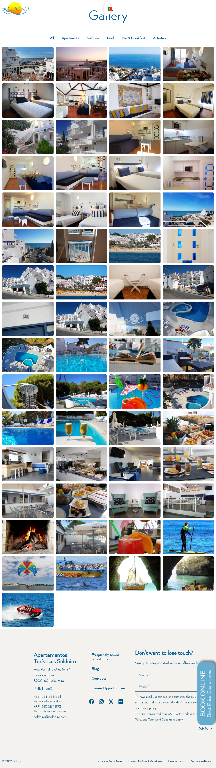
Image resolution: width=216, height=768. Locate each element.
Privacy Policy (176, 761)
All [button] (52, 38)
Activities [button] (159, 38)
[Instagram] (101, 701)
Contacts (99, 678)
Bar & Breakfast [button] (133, 38)
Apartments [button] (70, 38)
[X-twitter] (111, 701)
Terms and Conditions (161, 719)
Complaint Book (201, 761)
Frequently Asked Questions (105, 657)
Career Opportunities (109, 688)
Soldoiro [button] (93, 38)
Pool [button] (110, 38)
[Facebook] (91, 701)
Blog (95, 669)
